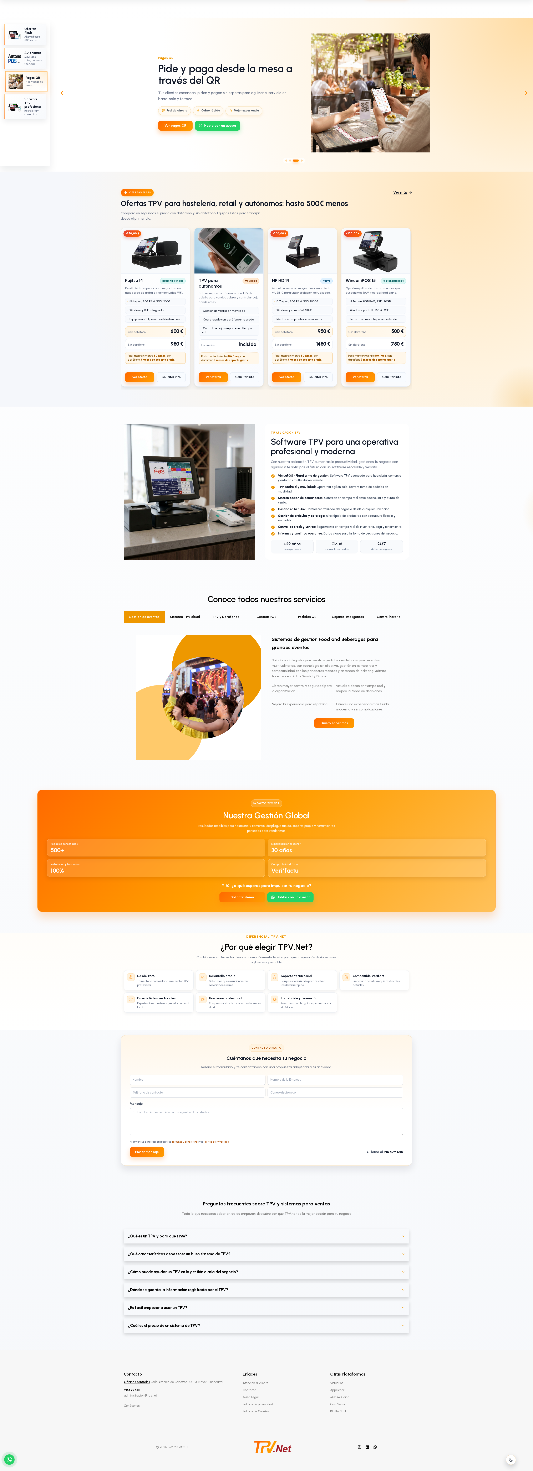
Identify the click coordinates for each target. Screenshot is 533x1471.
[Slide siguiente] (526, 93)
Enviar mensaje (147, 1152)
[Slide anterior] (62, 93)
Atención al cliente (255, 1383)
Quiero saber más (334, 723)
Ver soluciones (175, 128)
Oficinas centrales (137, 1382)
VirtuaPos (336, 1383)
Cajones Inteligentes (348, 617)
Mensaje (136, 1104)
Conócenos (132, 1406)
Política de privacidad (258, 1404)
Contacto (249, 1390)
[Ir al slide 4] (299, 161)
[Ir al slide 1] (286, 161)
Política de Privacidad (216, 1141)
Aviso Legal (251, 1397)
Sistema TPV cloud (185, 617)
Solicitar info (171, 377)
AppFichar (337, 1390)
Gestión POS (266, 617)
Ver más (400, 192)
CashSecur (337, 1404)
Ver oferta (139, 377)
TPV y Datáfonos (225, 617)
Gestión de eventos (144, 617)
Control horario (389, 617)
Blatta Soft (338, 1411)
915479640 (132, 1390)
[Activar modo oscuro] (511, 1460)
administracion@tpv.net (140, 1395)
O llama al (385, 1152)
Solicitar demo (242, 897)
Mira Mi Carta (339, 1397)
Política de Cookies (256, 1411)
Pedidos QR (307, 617)
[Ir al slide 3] (294, 161)
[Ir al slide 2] (290, 161)
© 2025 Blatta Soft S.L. (172, 1447)
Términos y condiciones (185, 1141)
